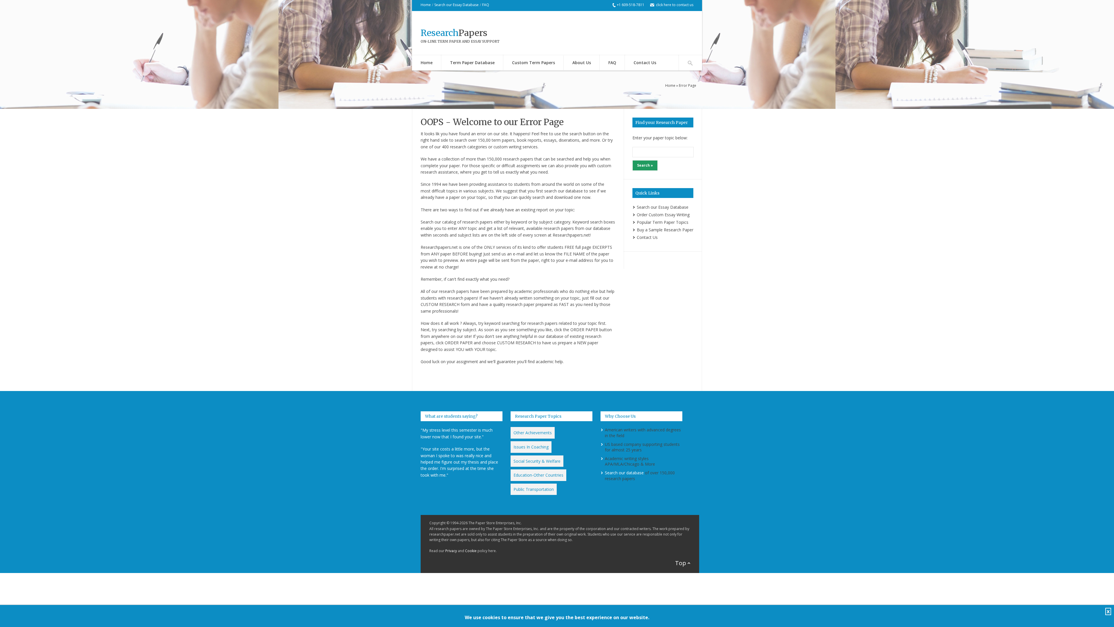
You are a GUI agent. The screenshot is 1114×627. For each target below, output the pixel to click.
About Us (581, 62)
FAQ (485, 4)
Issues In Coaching (531, 447)
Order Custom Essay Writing (663, 214)
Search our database (624, 472)
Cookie (471, 550)
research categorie (467, 146)
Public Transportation (533, 489)
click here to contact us (674, 4)
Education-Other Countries (538, 475)
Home (426, 4)
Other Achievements (532, 432)
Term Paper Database (472, 62)
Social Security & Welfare (536, 461)
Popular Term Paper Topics (662, 222)
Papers (454, 32)
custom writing (507, 146)
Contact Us (645, 62)
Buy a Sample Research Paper (665, 230)
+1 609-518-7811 (630, 4)
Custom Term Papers (533, 62)
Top (680, 563)
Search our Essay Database (456, 4)
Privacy (451, 550)
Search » (645, 165)
